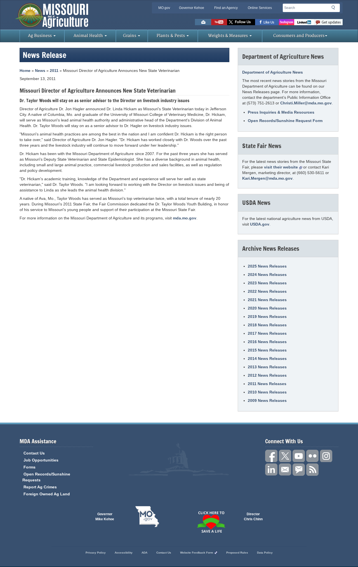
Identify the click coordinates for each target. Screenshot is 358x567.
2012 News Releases (267, 375)
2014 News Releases (267, 358)
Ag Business (40, 35)
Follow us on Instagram (286, 22)
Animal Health (89, 35)
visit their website (281, 167)
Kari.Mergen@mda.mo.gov (267, 178)
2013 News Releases (267, 367)
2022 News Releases (267, 291)
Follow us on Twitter (241, 22)
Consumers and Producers (298, 35)
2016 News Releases (267, 341)
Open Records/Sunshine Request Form (285, 120)
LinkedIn (304, 22)
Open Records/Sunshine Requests (46, 477)
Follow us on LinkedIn (271, 469)
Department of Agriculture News (272, 72)
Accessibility (124, 552)
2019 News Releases (267, 316)
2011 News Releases (267, 383)
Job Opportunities (40, 460)
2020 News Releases (267, 308)
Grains (130, 35)
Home (25, 70)
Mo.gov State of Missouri (147, 516)
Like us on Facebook (267, 22)
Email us (203, 22)
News (40, 70)
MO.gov (164, 8)
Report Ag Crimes (40, 487)
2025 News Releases (267, 266)
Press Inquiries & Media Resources (281, 112)
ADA (144, 552)
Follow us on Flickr (312, 456)
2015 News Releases (267, 350)
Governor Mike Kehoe (104, 516)
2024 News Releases (267, 274)
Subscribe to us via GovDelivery (328, 22)
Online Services (260, 8)
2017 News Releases (267, 333)
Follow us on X (285, 456)
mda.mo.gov (184, 218)
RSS (312, 469)
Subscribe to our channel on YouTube (299, 456)
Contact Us (34, 453)
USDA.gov (259, 224)
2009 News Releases (267, 400)
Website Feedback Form (196, 552)
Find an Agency (226, 8)
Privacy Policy (96, 552)
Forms (29, 467)
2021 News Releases (267, 299)
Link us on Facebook (271, 456)
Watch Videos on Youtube (219, 22)
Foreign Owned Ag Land (46, 494)
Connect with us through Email (285, 469)
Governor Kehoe (191, 8)
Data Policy (265, 552)
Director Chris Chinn (253, 516)
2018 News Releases (267, 325)
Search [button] (334, 8)
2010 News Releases (267, 392)
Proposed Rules (237, 552)
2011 (54, 70)
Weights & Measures (228, 35)
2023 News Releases (267, 283)
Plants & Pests (171, 35)
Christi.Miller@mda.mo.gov (306, 103)
